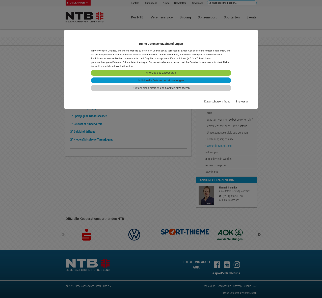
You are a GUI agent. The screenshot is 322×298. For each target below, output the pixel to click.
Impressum (242, 101)
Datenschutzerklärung (217, 101)
